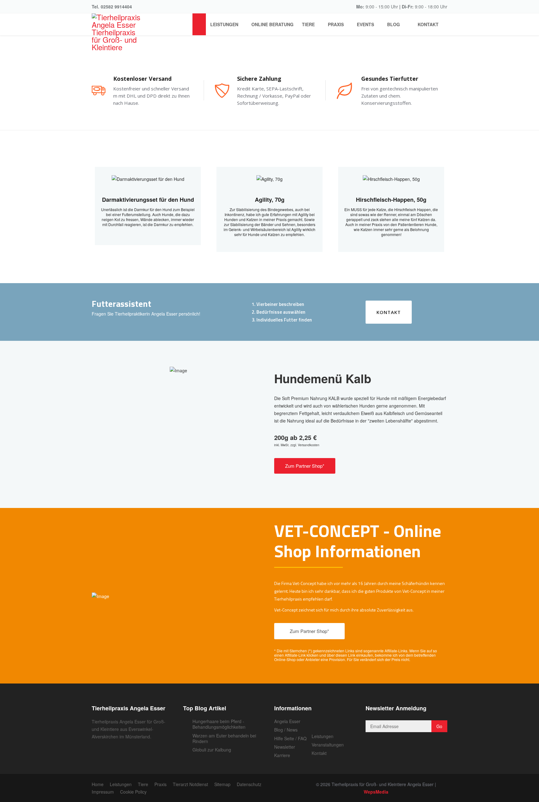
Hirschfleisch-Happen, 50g (391, 200)
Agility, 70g (269, 200)
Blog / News (286, 730)
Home (98, 784)
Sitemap (222, 784)
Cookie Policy (133, 792)
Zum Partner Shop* (304, 465)
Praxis (336, 24)
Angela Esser (287, 721)
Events (365, 24)
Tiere (308, 24)
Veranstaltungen (328, 745)
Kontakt (427, 24)
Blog (393, 24)
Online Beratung (272, 24)
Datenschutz (249, 784)
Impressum (103, 792)
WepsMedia (376, 792)
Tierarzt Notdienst (190, 784)
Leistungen (224, 24)
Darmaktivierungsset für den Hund (148, 200)
